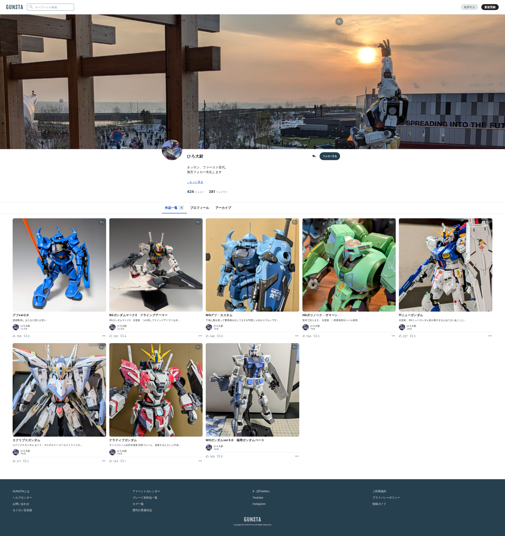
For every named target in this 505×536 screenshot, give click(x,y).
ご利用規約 (379, 491)
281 (218, 192)
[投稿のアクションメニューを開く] (103, 336)
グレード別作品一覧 (145, 497)
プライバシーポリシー (386, 497)
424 (195, 192)
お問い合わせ (21, 503)
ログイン (469, 7)
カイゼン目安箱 (22, 510)
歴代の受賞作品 (142, 510)
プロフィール (199, 208)
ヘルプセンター (22, 497)
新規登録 (490, 7)
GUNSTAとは (21, 491)
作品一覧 (173, 208)
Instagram (259, 503)
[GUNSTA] (14, 7)
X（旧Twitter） (261, 491)
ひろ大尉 (25, 326)
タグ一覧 (138, 503)
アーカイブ (223, 208)
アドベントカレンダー (146, 491)
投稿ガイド (379, 503)
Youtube (257, 497)
